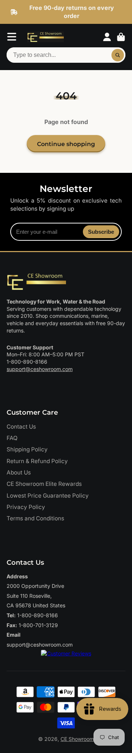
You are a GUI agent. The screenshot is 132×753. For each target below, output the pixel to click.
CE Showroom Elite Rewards (44, 483)
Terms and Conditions (35, 518)
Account (107, 37)
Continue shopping (66, 144)
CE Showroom (77, 739)
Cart (121, 37)
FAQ (12, 437)
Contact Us (21, 426)
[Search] (117, 55)
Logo (45, 37)
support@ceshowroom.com (40, 369)
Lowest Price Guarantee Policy (48, 495)
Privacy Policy (26, 506)
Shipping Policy (27, 449)
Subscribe (101, 232)
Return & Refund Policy (37, 461)
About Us (19, 472)
